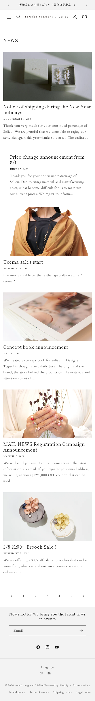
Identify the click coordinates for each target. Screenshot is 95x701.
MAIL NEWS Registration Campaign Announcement (44, 447)
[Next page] (83, 596)
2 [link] (36, 596)
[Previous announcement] (8, 5)
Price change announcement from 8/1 (47, 160)
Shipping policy (62, 692)
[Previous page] (12, 596)
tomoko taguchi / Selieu (29, 685)
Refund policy (17, 692)
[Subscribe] (81, 630)
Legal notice (83, 692)
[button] (9, 17)
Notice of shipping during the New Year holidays (47, 109)
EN (49, 673)
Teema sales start (23, 262)
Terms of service (39, 692)
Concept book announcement (35, 347)
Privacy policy (81, 685)
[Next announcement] (87, 5)
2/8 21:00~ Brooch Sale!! (29, 547)
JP (41, 673)
